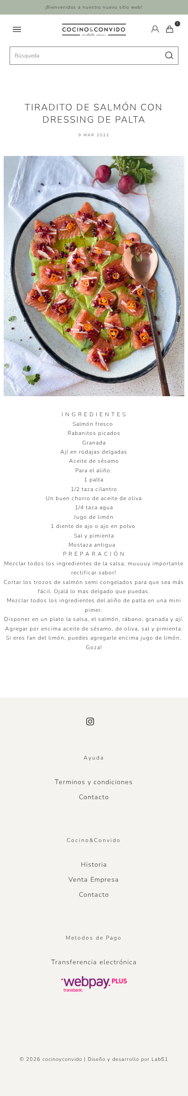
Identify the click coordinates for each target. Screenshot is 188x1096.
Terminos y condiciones (94, 781)
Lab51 (159, 1059)
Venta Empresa (93, 879)
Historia (94, 864)
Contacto (94, 796)
